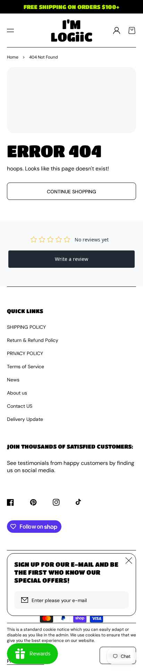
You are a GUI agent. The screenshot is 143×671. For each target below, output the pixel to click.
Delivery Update (25, 419)
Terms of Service (25, 366)
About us (17, 393)
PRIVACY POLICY (25, 353)
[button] (10, 30)
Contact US (19, 406)
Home (12, 57)
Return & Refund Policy (32, 340)
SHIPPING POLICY (26, 327)
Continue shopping (71, 191)
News (13, 380)
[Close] (129, 560)
